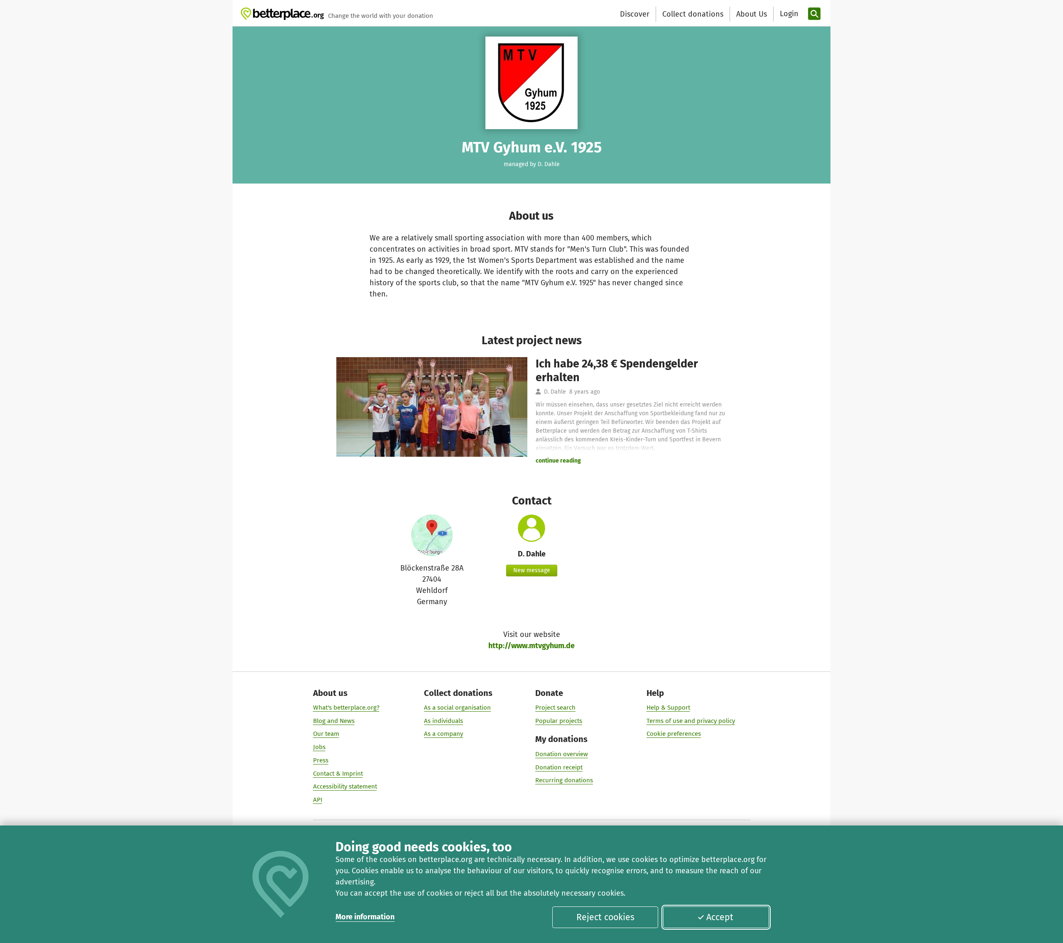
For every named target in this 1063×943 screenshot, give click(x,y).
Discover (634, 14)
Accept (719, 917)
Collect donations (692, 14)
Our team (326, 733)
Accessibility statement (345, 786)
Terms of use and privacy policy (691, 721)
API (317, 799)
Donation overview (561, 754)
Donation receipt (559, 767)
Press (320, 760)
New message (531, 570)
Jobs (319, 747)
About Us (751, 14)
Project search (555, 707)
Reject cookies (605, 917)
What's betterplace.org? (346, 707)
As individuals (443, 721)
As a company (443, 733)
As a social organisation (457, 707)
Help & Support (668, 707)
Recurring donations (564, 780)
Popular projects (558, 721)
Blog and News (334, 721)
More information (365, 916)
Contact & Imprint (338, 773)
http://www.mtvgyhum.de (531, 645)
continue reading (558, 460)
